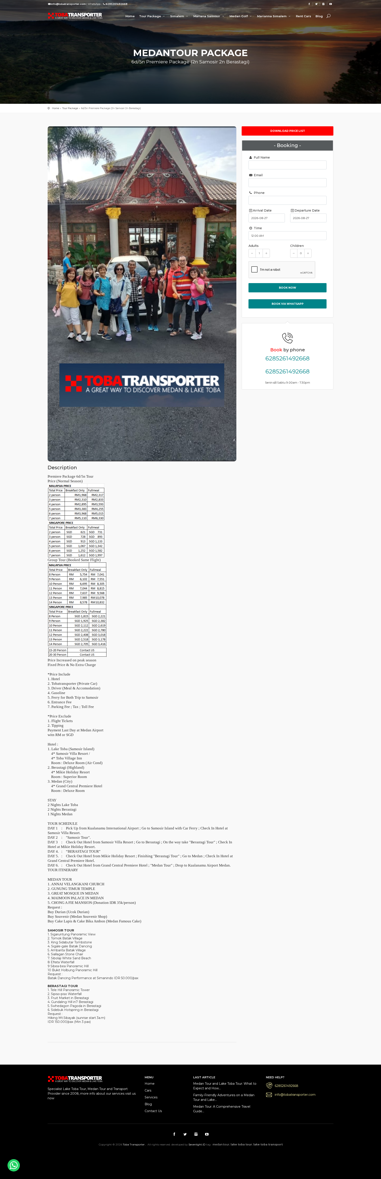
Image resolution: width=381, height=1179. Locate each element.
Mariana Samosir (207, 16)
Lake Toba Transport (133, 1156)
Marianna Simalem (272, 16)
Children (297, 246)
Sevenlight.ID (197, 1144)
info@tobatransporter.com (295, 1095)
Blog (319, 16)
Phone (259, 193)
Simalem (177, 16)
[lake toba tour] (75, 15)
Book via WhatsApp (288, 303)
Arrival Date (262, 210)
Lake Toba (210, 1156)
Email (258, 175)
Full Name (261, 157)
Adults (253, 246)
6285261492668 (287, 358)
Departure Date (307, 210)
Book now (287, 287)
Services (151, 1097)
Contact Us (153, 1111)
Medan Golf (239, 16)
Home (130, 16)
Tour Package (150, 16)
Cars (148, 1090)
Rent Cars (303, 16)
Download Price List (287, 130)
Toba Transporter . (134, 1144)
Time (257, 228)
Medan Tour (267, 1156)
